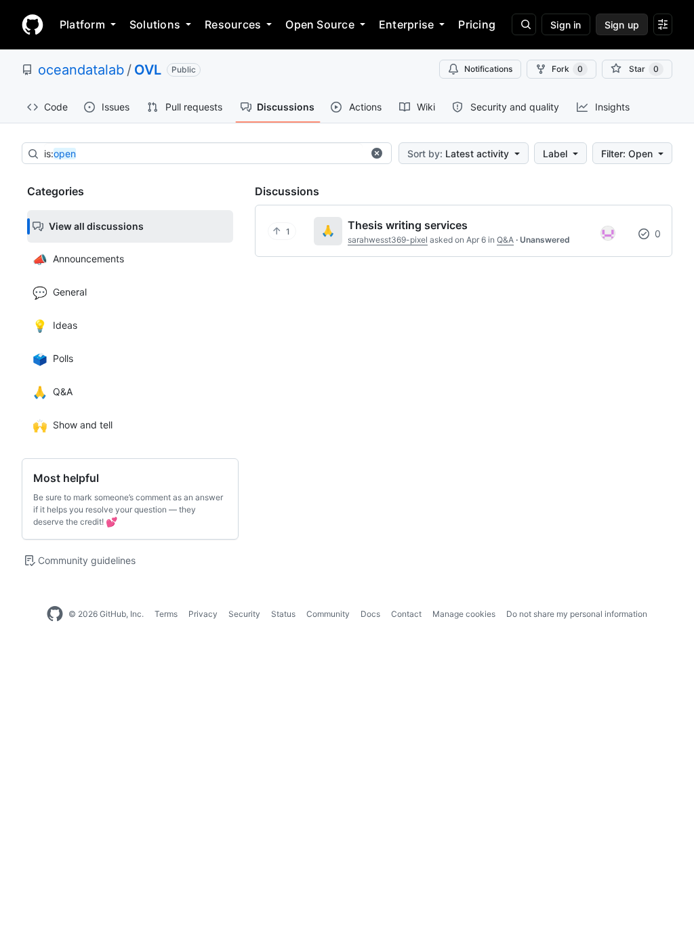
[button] (376, 153)
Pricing (476, 24)
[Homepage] (32, 24)
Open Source (319, 24)
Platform (82, 24)
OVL (147, 70)
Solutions (154, 24)
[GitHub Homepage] (55, 614)
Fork (567, 69)
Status (283, 614)
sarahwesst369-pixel (388, 240)
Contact (406, 614)
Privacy (203, 614)
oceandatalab (81, 70)
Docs (370, 614)
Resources (233, 24)
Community (328, 614)
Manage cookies (463, 614)
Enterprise (406, 24)
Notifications (488, 69)
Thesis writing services (408, 225)
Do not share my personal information (576, 614)
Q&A (505, 240)
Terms (166, 614)
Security (244, 614)
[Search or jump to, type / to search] (524, 24)
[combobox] (203, 154)
